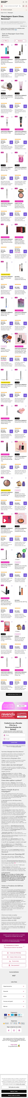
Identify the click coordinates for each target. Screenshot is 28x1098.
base (3, 760)
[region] (14, 1086)
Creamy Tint (8, 809)
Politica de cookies (20, 1084)
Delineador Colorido (7, 832)
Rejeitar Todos (14, 1091)
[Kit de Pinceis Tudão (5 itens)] (21, 302)
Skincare (9, 918)
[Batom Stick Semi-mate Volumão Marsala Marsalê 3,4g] (7, 446)
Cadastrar (14, 742)
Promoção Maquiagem (6, 846)
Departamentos (7, 986)
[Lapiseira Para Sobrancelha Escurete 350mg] (7, 662)
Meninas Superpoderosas (7, 845)
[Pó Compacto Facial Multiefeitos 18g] (7, 482)
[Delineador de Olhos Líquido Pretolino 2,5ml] (21, 49)
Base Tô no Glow (7, 773)
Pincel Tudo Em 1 (7, 866)
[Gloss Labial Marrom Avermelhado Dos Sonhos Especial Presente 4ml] (7, 518)
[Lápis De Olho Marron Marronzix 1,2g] (7, 157)
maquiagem (16, 849)
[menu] (1, 6)
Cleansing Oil (4, 851)
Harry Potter (18, 844)
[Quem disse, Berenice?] (4, 2)
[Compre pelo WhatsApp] (24, 550)
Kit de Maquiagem (15, 829)
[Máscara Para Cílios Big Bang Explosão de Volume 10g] (21, 266)
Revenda (5, 991)
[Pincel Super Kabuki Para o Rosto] (21, 157)
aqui (16, 29)
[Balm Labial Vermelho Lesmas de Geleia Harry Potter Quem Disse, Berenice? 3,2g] (7, 590)
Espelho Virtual (8, 769)
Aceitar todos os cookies (14, 1095)
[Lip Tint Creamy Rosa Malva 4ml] (21, 446)
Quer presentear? (15, 965)
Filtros (6, 40)
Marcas (5, 1006)
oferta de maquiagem (15, 900)
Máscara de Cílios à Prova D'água (10, 835)
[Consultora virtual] (23, 6)
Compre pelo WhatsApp (15, 952)
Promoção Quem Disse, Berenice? (15, 860)
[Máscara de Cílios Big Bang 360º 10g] (21, 590)
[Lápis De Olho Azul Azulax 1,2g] (21, 374)
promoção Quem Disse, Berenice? (16, 891)
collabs (7, 844)
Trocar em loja (15, 961)
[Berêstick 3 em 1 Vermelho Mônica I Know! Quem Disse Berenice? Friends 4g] (21, 554)
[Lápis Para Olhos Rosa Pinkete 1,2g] (21, 662)
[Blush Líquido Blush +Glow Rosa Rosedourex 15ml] (21, 121)
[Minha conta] (23, 2)
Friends (3, 874)
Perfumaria (4, 918)
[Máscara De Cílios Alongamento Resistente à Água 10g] (7, 49)
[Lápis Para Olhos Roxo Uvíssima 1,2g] (7, 554)
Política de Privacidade (17, 746)
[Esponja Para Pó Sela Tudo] (21, 410)
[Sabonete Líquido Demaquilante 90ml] (21, 85)
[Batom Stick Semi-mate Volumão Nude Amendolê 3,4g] (7, 229)
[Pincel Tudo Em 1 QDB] (7, 121)
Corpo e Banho (16, 918)
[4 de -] (14, 705)
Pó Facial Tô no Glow (19, 796)
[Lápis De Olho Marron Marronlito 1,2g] (7, 374)
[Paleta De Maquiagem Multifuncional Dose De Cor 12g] (7, 626)
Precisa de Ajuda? (8, 1001)
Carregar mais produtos (14, 694)
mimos (21, 926)
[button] (11, 70)
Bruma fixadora (14, 838)
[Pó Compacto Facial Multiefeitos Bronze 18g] (21, 518)
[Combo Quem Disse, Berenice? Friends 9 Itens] (7, 338)
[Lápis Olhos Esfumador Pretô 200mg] (7, 193)
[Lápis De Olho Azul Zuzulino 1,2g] (7, 302)
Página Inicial (4, 12)
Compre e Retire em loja (15, 957)
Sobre (5, 996)
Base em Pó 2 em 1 (7, 778)
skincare (13, 782)
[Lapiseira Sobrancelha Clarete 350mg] (7, 410)
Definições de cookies (14, 1087)
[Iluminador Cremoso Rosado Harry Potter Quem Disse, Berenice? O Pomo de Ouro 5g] (21, 193)
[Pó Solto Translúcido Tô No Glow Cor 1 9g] (7, 85)
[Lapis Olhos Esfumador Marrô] (7, 266)
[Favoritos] (26, 2)
